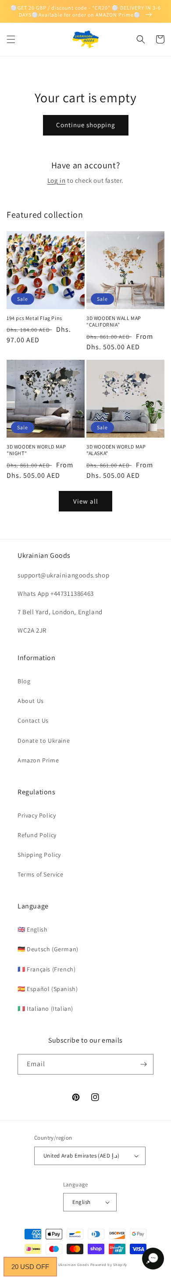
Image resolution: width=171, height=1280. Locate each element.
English (81, 1202)
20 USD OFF (30, 1266)
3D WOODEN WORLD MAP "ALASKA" (116, 450)
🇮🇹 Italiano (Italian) (45, 1008)
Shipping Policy (39, 855)
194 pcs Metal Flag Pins (34, 318)
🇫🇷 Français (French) (46, 969)
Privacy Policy (37, 815)
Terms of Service (41, 874)
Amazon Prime (38, 760)
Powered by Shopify (109, 1264)
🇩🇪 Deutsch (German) (48, 949)
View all (85, 501)
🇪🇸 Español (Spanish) (48, 989)
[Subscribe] (143, 1064)
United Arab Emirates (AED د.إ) (81, 1155)
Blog (24, 681)
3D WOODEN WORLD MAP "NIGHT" (36, 450)
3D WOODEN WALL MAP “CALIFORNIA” (113, 321)
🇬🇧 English (32, 929)
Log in (56, 180)
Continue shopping (85, 125)
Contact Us (33, 720)
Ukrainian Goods (74, 1264)
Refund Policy (37, 835)
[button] (11, 39)
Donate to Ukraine (44, 740)
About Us (31, 701)
